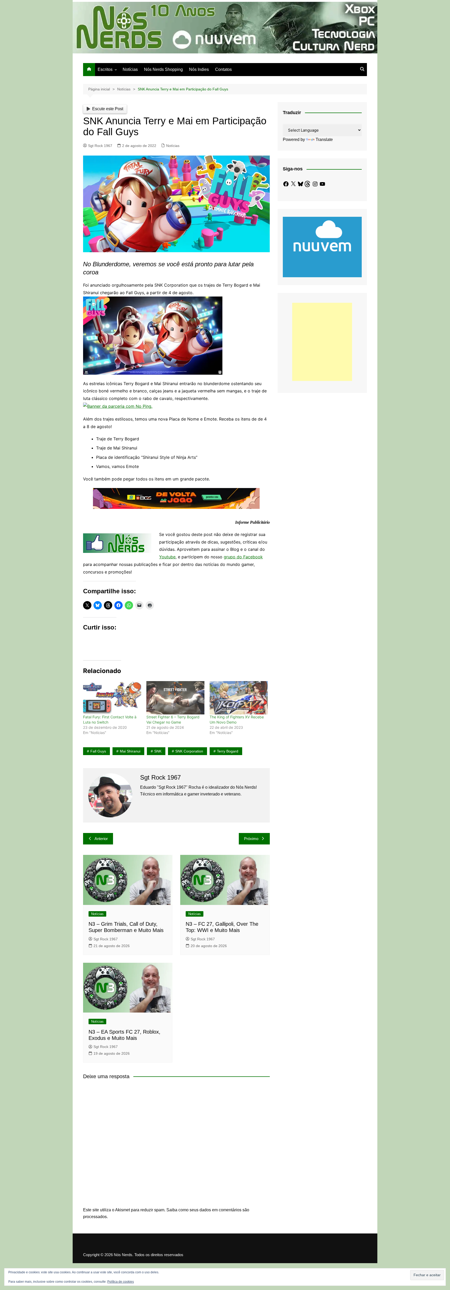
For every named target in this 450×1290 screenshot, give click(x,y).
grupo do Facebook (243, 556)
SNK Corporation (189, 751)
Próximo (251, 838)
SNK (157, 751)
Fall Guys (98, 751)
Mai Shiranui (130, 751)
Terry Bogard (227, 751)
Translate (324, 139)
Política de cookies (120, 1281)
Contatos (223, 69)
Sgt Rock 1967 (100, 146)
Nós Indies (199, 69)
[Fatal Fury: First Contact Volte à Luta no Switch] (112, 697)
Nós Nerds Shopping (163, 69)
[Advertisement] (322, 342)
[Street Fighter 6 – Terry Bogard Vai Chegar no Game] (175, 697)
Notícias (130, 69)
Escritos (105, 69)
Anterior (101, 838)
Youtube (167, 556)
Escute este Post (107, 109)
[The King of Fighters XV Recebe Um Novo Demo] (239, 697)
